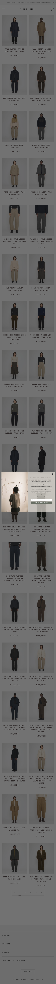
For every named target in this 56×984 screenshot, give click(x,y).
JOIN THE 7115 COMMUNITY (41, 502)
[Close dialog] (52, 474)
